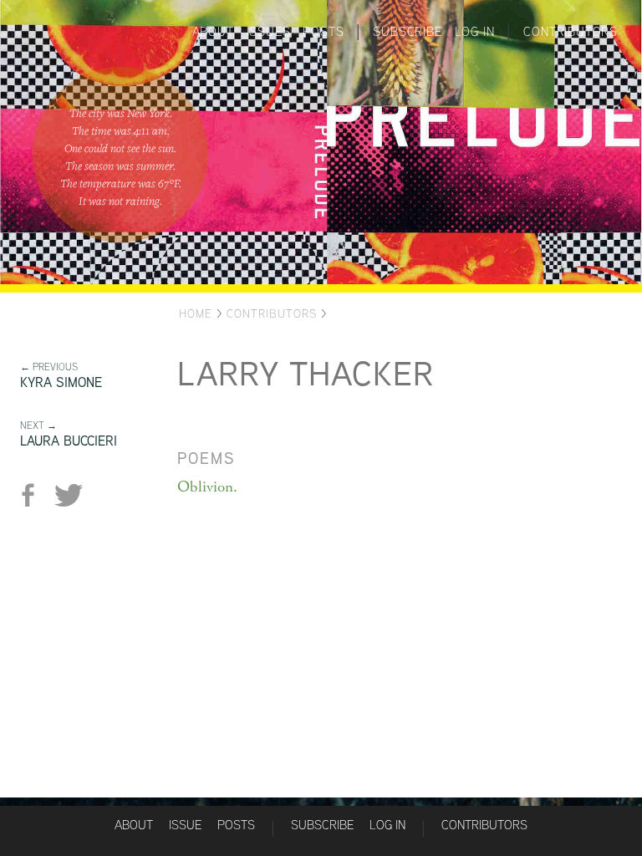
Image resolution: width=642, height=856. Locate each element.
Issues (269, 31)
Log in (475, 31)
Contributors (570, 31)
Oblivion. (207, 487)
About (213, 31)
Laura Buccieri (68, 441)
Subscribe (407, 31)
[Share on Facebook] (34, 495)
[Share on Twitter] (68, 495)
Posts (323, 31)
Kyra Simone (61, 382)
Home (195, 313)
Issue (185, 824)
